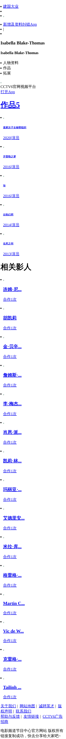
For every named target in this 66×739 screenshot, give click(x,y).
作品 (10, 105)
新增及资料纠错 (20, 24)
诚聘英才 (46, 706)
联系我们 (23, 711)
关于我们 (8, 706)
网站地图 (27, 706)
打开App (8, 92)
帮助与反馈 (10, 716)
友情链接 (31, 716)
